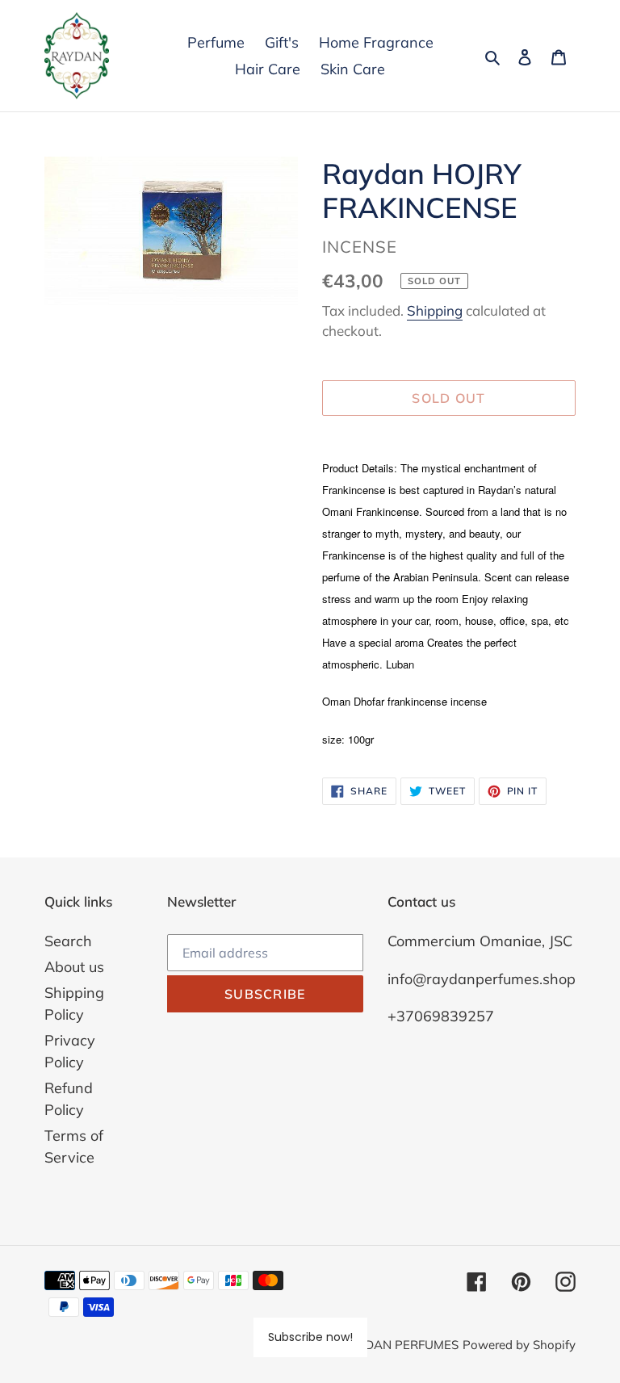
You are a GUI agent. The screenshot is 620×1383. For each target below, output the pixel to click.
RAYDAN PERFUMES (400, 1344)
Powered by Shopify (519, 1344)
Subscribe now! (310, 1337)
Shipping (435, 310)
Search (68, 941)
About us (74, 967)
